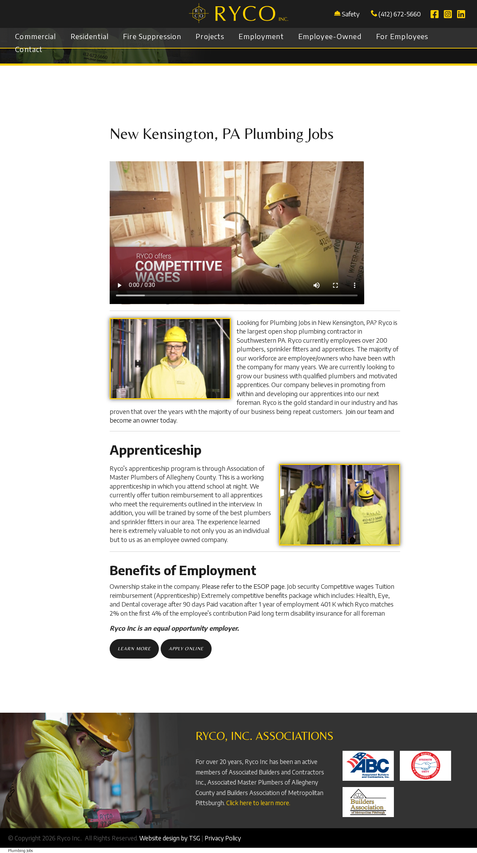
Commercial (35, 36)
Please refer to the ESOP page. (244, 586)
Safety (351, 14)
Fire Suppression (152, 36)
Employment (261, 36)
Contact (29, 49)
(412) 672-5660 (399, 14)
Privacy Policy (223, 838)
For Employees (402, 36)
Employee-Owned (330, 36)
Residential (90, 36)
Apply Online (186, 648)
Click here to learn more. (258, 803)
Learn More (134, 648)
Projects (210, 36)
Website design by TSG (169, 838)
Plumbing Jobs (20, 850)
